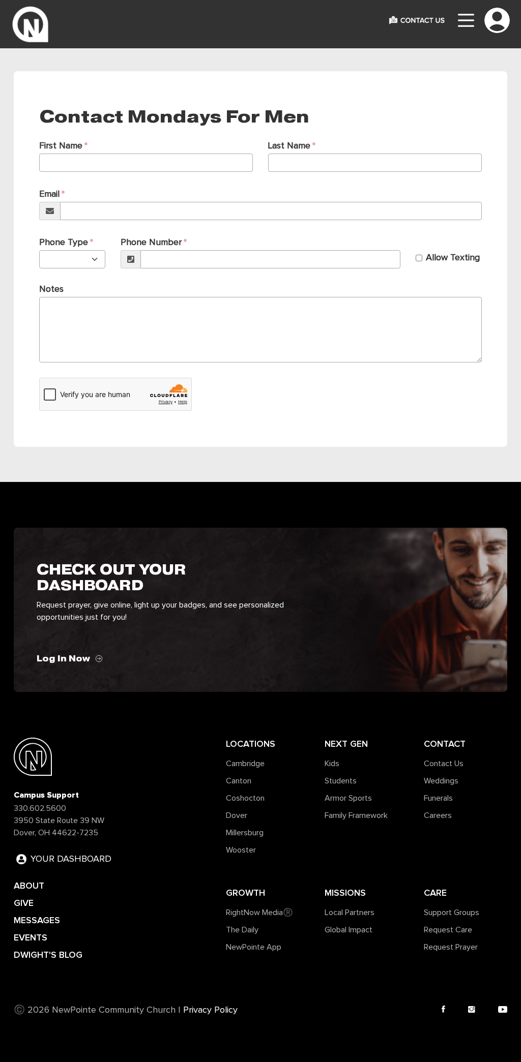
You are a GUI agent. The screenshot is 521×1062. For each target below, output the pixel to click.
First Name (60, 145)
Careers (438, 815)
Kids (332, 764)
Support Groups (451, 912)
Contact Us (444, 764)
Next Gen (346, 743)
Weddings (441, 781)
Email (49, 194)
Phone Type (63, 242)
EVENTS (30, 937)
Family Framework (356, 815)
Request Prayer (451, 947)
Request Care (448, 930)
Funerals (438, 798)
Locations (250, 743)
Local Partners (349, 912)
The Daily (242, 930)
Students (341, 781)
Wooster (241, 850)
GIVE (24, 902)
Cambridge (245, 764)
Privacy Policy (210, 1010)
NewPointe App (253, 947)
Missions (345, 892)
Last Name (289, 145)
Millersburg (245, 833)
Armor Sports (348, 798)
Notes (51, 289)
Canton (238, 781)
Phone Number (151, 242)
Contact (445, 743)
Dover (236, 815)
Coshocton (245, 798)
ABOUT (29, 885)
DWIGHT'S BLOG (48, 954)
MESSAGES (37, 920)
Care (435, 892)
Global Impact (348, 930)
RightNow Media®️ (259, 912)
